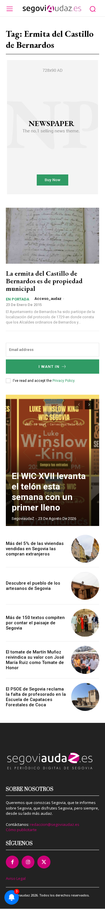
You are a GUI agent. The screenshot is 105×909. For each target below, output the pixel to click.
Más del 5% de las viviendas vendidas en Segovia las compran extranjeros (35, 549)
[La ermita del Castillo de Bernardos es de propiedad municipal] (52, 236)
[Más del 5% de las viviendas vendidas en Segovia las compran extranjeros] (85, 549)
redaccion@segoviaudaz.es (54, 824)
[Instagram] (28, 862)
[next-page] (89, 405)
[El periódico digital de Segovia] (51, 9)
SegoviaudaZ (23, 518)
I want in (49, 366)
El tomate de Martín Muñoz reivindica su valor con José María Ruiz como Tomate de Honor (35, 659)
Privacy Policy (63, 381)
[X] (43, 862)
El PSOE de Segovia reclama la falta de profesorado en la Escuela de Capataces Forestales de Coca (36, 696)
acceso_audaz (48, 298)
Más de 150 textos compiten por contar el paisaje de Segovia (35, 623)
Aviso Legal (16, 878)
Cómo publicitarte (21, 829)
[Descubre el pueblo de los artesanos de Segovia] (85, 586)
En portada (17, 299)
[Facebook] (12, 862)
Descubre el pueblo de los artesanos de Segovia (33, 586)
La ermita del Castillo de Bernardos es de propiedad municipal (44, 281)
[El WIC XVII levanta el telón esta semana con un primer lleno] (52, 460)
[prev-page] (78, 405)
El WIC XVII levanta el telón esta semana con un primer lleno (49, 492)
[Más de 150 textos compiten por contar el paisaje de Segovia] (85, 623)
